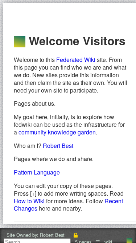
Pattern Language (37, 172)
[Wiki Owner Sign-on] (76, 234)
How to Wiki (29, 201)
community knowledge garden (57, 132)
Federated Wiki (75, 59)
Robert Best (58, 145)
